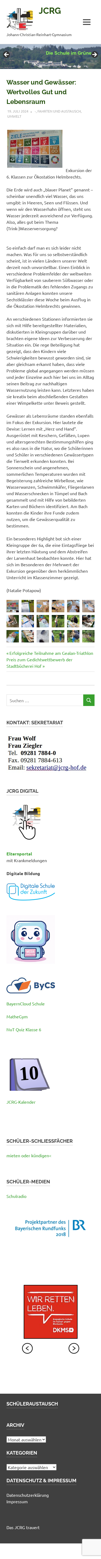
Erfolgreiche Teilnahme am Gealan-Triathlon (51, 653)
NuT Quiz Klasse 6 (23, 1029)
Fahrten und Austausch (59, 111)
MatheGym (17, 1016)
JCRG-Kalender (21, 1101)
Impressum (17, 1501)
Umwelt (14, 116)
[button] (12, 606)
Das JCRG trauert (23, 1527)
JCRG (50, 11)
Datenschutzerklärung (27, 1495)
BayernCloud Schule (25, 1003)
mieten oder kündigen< (28, 1155)
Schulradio (16, 1196)
